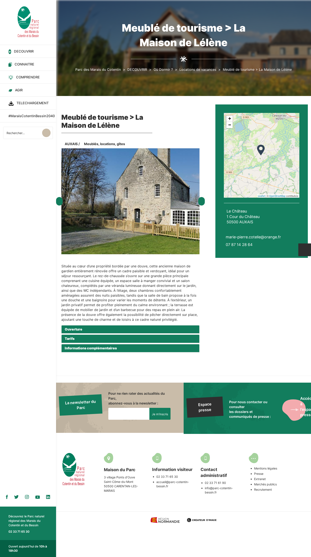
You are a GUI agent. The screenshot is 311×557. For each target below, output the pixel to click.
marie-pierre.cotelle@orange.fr (253, 237)
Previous (59, 201)
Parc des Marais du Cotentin (98, 69)
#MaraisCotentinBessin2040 (31, 116)
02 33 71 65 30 (167, 476)
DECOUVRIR (24, 51)
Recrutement (263, 489)
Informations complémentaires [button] (91, 348)
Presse (258, 473)
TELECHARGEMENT (33, 103)
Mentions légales (265, 468)
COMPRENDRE (28, 77)
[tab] (130, 329)
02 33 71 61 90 (215, 483)
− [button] (229, 125)
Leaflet (261, 195)
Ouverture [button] (73, 329)
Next (201, 201)
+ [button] (229, 118)
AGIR (19, 90)
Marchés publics (265, 484)
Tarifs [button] (69, 338)
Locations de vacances (197, 69)
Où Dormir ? (163, 69)
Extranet (260, 479)
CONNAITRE (24, 64)
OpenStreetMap (277, 195)
